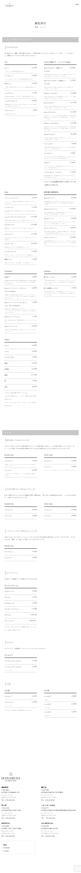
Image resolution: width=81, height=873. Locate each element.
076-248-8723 (10, 800)
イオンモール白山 (48, 805)
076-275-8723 (50, 818)
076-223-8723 (10, 818)
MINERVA (5, 823)
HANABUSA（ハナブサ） (9, 5)
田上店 (4, 805)
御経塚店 (4, 787)
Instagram (6, 847)
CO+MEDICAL (47, 823)
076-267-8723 (50, 800)
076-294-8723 (10, 836)
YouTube (6, 851)
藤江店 (44, 787)
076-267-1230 (50, 836)
